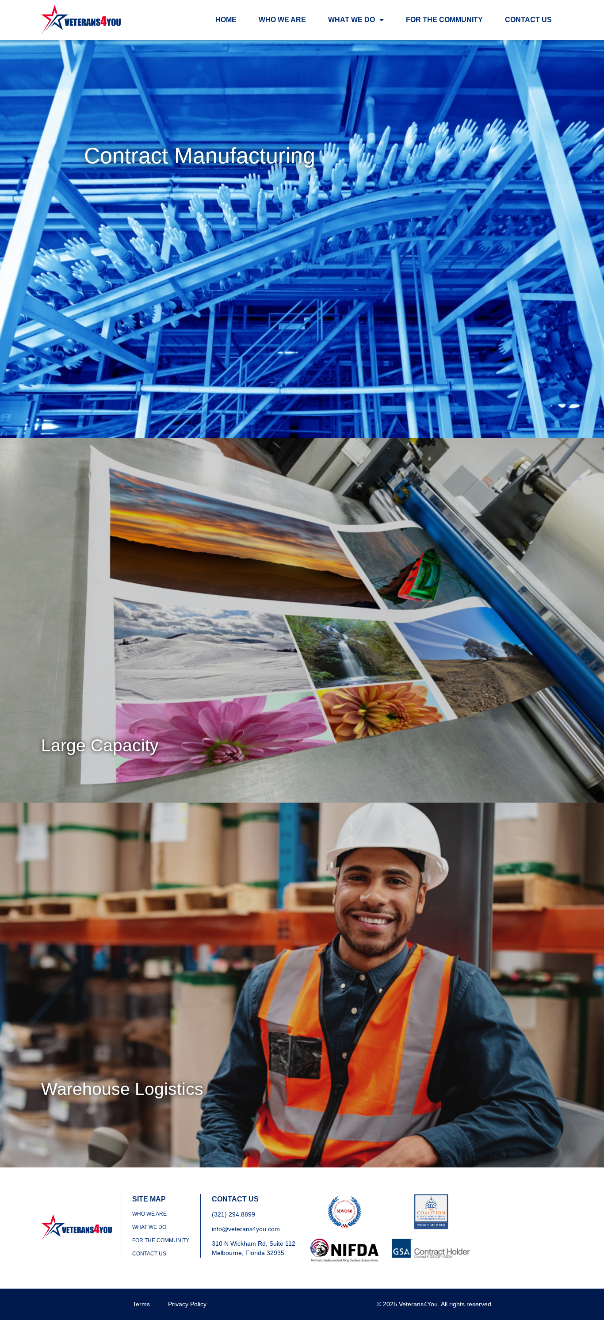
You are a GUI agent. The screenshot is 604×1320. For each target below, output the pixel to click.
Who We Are (282, 19)
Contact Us (528, 19)
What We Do (351, 19)
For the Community (444, 19)
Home (226, 19)
